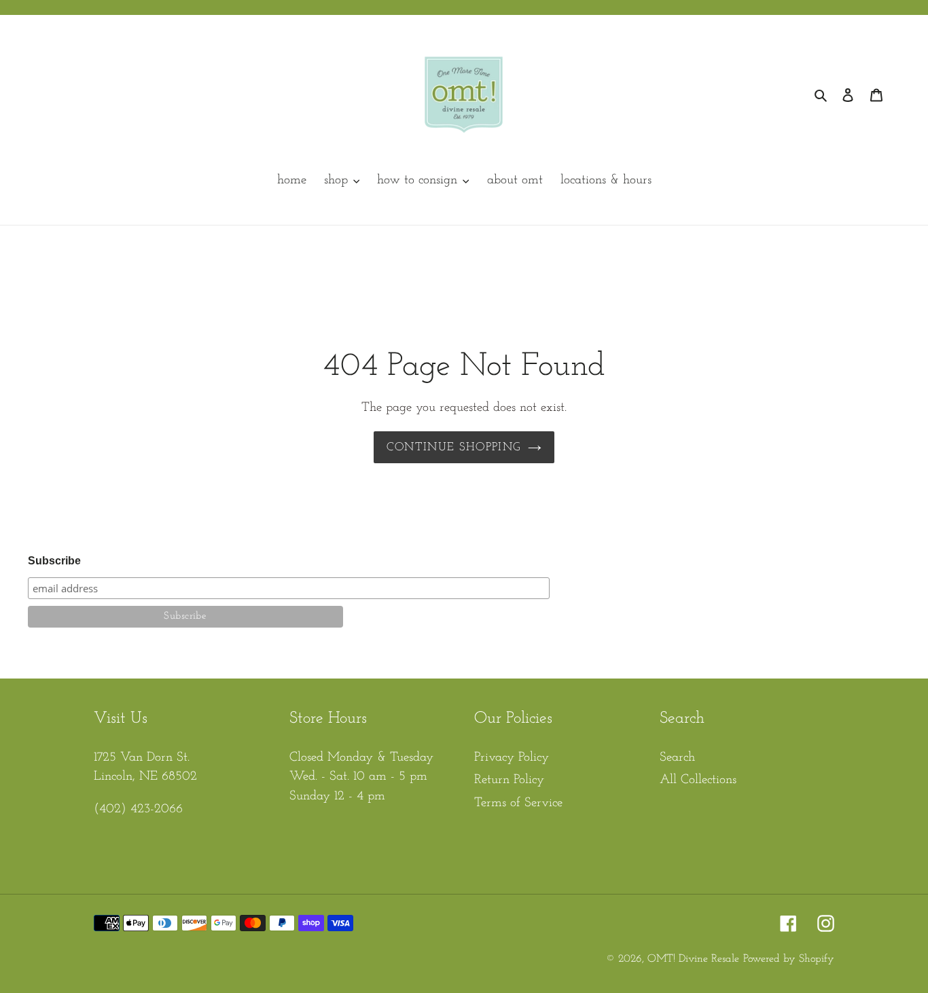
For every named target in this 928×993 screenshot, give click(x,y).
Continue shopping (453, 447)
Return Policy (509, 780)
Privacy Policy (511, 757)
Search (677, 757)
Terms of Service (518, 803)
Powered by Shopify (788, 959)
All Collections (698, 780)
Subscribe (54, 560)
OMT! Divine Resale (693, 959)
